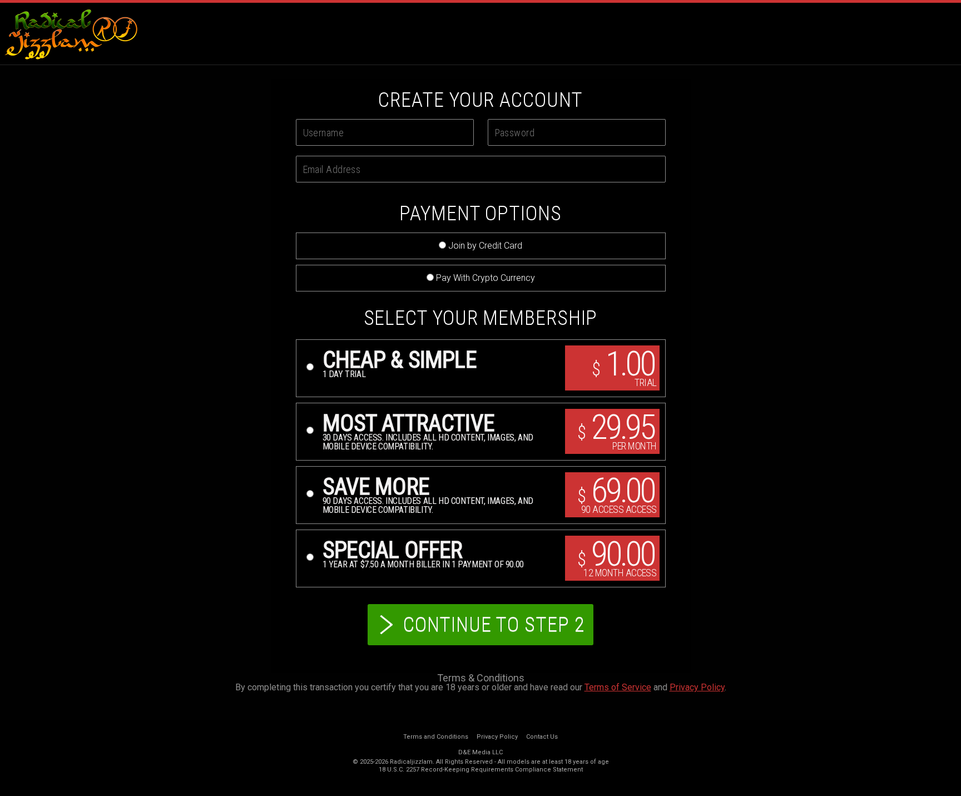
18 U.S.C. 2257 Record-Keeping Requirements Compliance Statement (481, 769)
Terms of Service (617, 687)
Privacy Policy (697, 687)
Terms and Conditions (435, 736)
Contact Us (542, 736)
